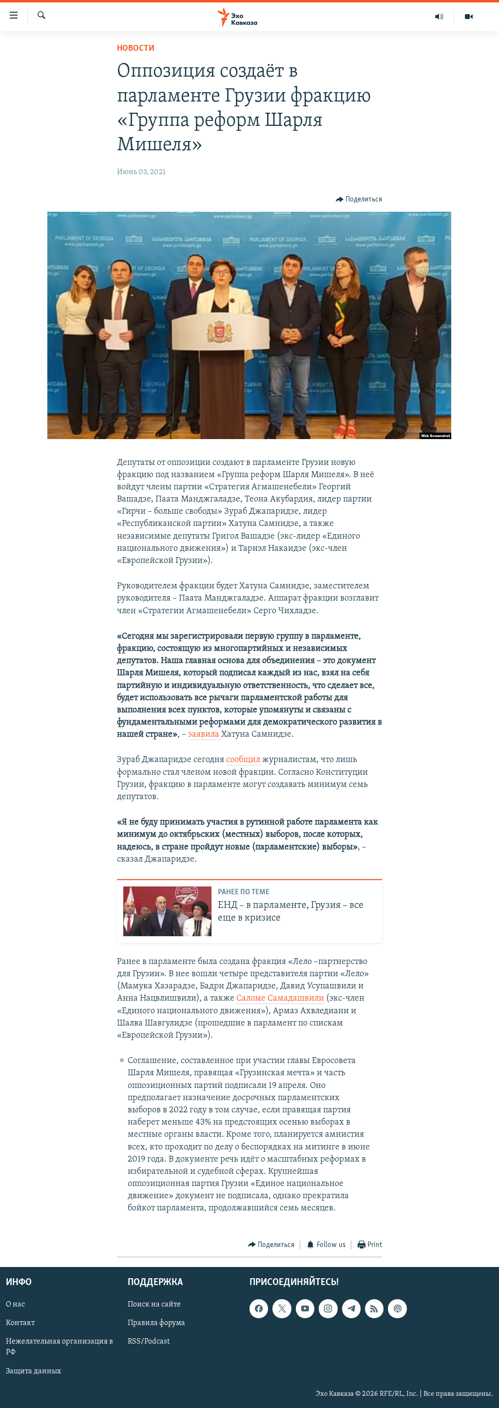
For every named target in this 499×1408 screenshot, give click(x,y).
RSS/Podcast (149, 1342)
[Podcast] (397, 1308)
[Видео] (468, 16)
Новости (135, 48)
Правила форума (156, 1324)
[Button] (359, 199)
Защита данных (33, 1371)
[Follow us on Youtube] (305, 1308)
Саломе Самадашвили (280, 998)
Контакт (20, 1324)
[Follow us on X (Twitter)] (281, 1308)
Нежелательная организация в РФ (59, 1347)
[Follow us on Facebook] (259, 1308)
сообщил (244, 760)
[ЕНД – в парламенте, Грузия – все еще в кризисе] (167, 911)
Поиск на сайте (154, 1304)
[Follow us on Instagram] (328, 1308)
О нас (15, 1304)
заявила (204, 734)
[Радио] (439, 16)
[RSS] (374, 1308)
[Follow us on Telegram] (351, 1308)
